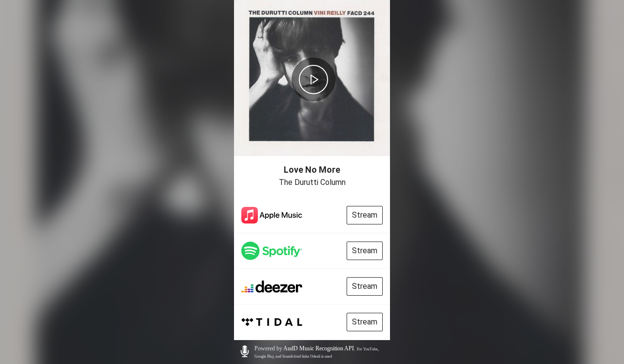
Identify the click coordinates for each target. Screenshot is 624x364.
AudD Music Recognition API (318, 348)
